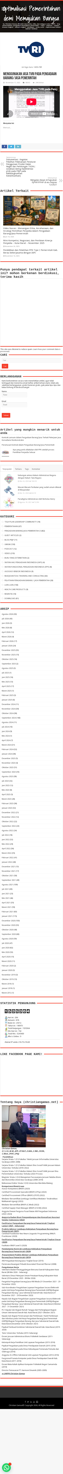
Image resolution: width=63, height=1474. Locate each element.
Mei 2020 (5, 952)
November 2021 (8, 871)
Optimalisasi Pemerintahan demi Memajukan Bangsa (31, 13)
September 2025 (9, 664)
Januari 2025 (7, 700)
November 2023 (8, 763)
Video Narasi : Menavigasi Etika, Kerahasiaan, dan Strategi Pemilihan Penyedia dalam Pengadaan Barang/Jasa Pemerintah (28, 231)
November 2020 (8, 925)
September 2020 (9, 934)
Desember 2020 (8, 921)
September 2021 (9, 880)
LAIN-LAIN (9, 585)
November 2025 (8, 655)
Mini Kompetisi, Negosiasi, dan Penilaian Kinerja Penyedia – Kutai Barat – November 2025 (27, 241)
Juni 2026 (5, 623)
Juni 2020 (5, 948)
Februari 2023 (7, 803)
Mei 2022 (5, 844)
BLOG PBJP (9, 540)
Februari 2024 (7, 749)
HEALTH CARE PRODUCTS (15, 589)
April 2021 (6, 903)
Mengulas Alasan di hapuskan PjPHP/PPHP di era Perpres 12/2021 (43, 181)
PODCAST (9, 549)
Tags (27, 469)
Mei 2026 (5, 628)
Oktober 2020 (7, 930)
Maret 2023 (6, 799)
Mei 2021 (5, 898)
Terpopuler (7, 469)
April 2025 (6, 686)
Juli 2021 (5, 889)
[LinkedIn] (31, 1402)
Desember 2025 (8, 650)
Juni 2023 (5, 785)
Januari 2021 (7, 916)
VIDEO (27, 83)
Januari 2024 (7, 754)
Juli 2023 (5, 781)
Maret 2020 (6, 961)
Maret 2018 (6, 984)
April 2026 (6, 632)
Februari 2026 (7, 641)
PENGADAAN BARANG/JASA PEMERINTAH (22, 531)
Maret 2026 (6, 637)
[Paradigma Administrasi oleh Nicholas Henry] (9, 503)
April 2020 (6, 957)
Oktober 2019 (7, 979)
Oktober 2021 (7, 875)
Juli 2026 (5, 619)
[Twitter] (28, 1402)
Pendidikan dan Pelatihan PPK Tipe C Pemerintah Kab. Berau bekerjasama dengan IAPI (30, 251)
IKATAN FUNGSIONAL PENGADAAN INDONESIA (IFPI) (27, 567)
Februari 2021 (7, 912)
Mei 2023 (5, 790)
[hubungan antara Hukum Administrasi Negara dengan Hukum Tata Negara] (9, 479)
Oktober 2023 (7, 767)
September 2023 (9, 772)
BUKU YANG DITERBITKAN (16, 558)
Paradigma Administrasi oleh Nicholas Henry (36, 499)
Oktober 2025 (7, 659)
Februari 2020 (7, 966)
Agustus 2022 (7, 830)
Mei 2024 (5, 736)
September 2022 (9, 826)
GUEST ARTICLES (12, 535)
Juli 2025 (5, 673)
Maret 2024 (6, 745)
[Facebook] (25, 1402)
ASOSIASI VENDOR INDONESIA (18, 571)
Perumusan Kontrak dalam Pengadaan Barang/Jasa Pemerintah (28, 445)
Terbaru (18, 469)
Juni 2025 (5, 677)
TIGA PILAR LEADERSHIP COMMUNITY (21, 522)
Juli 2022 (5, 835)
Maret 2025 (6, 691)
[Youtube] (34, 1402)
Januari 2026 (7, 646)
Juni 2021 (5, 894)
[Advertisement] (31, 1441)
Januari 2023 (7, 808)
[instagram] (37, 1402)
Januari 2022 (7, 862)
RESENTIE (8, 594)
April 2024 (6, 740)
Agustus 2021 (7, 884)
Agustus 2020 (7, 939)
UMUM (7, 544)
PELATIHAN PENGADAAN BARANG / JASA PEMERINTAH (27, 580)
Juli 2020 (5, 943)
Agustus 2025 (7, 668)
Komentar (36, 469)
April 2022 (6, 848)
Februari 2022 (7, 857)
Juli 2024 (5, 727)
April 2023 (6, 794)
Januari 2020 (7, 970)
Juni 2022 (5, 839)
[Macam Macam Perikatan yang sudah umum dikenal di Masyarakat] (9, 491)
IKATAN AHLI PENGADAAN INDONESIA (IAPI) (23, 562)
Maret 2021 (6, 907)
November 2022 (8, 817)
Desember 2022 (8, 812)
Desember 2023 (8, 758)
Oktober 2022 (7, 821)
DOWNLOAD (10, 598)
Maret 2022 (6, 853)
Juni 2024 (5, 731)
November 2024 (8, 709)
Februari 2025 (7, 695)
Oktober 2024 (7, 713)
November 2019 (8, 975)
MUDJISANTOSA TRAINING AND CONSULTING (24, 576)
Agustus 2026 (7, 614)
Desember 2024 (8, 704)
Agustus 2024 (7, 722)
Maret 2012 (6, 993)
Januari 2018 (7, 988)
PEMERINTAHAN (11, 526)
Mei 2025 (5, 682)
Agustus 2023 (7, 776)
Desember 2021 (8, 866)
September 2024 (9, 718)
